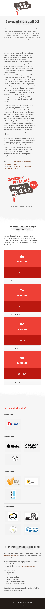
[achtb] (13, 494)
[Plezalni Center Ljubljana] (13, 481)
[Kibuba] (13, 446)
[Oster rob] (13, 459)
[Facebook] (21, 606)
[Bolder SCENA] (31, 446)
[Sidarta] (31, 516)
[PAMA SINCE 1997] (31, 481)
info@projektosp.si (11, 555)
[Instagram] (24, 606)
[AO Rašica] (31, 529)
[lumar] (13, 424)
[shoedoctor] (13, 529)
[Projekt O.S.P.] (22, 8)
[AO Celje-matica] (13, 516)
